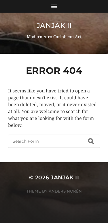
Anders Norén (65, 191)
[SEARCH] (91, 141)
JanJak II (54, 25)
